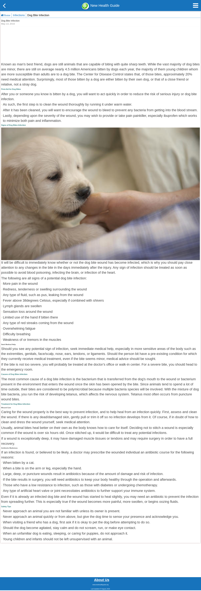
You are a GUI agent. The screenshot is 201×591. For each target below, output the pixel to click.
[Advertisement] (100, 44)
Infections (19, 15)
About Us (101, 580)
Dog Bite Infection (38, 15)
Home (6, 15)
